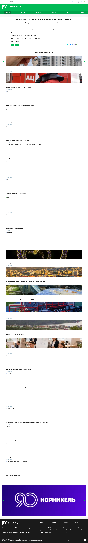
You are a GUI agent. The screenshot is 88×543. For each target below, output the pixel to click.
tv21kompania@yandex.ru (67, 532)
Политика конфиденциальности (69, 540)
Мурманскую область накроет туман (32, 38)
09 (41, 15)
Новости (8, 12)
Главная (23, 15)
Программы (22, 12)
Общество (17, 44)
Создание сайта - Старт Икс (81, 540)
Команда (54, 12)
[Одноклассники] (71, 44)
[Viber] (75, 44)
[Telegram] (73, 44)
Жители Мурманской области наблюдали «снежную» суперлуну (55, 15)
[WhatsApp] (76, 44)
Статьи (82, 12)
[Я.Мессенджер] (68, 44)
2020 (33, 15)
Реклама (68, 12)
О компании (38, 12)
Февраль (37, 15)
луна (12, 44)
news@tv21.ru (80, 532)
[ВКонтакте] (70, 44)
